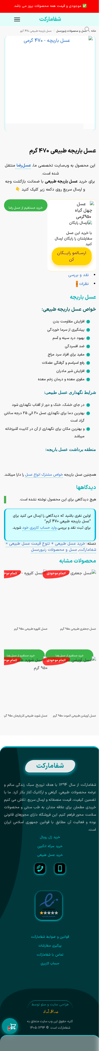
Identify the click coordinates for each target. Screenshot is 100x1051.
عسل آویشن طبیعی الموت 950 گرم (74, 716)
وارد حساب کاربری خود (39, 528)
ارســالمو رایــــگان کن (71, 256)
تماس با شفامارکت (50, 954)
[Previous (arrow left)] (94, 143)
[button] (10, 1026)
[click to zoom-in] (49, 79)
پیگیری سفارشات (50, 945)
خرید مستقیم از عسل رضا (26, 207)
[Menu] (12, 20)
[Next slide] (89, 123)
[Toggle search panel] (90, 30)
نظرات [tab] (82, 284)
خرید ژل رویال (50, 837)
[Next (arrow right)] (89, 143)
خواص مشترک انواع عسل (44, 475)
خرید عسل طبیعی (50, 855)
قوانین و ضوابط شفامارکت (50, 937)
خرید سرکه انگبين (50, 846)
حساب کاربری (50, 963)
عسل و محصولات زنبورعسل (71, 31)
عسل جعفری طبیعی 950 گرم (78, 629)
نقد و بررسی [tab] (78, 275)
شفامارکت (50, 19)
